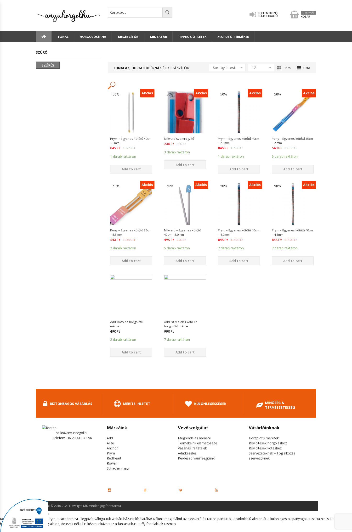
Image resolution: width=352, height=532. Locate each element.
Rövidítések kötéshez (265, 448)
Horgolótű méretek (264, 438)
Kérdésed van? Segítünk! (196, 458)
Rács (287, 68)
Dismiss (170, 523)
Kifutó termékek (235, 36)
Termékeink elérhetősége (197, 443)
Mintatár (158, 36)
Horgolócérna (93, 36)
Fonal (62, 36)
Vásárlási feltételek (192, 448)
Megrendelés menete (194, 438)
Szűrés (48, 65)
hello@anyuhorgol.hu (72, 433)
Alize (110, 443)
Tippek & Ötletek (192, 36)
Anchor (112, 448)
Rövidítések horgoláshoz (268, 443)
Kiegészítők (127, 36)
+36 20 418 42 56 (78, 438)
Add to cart (131, 169)
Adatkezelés (187, 453)
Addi (110, 438)
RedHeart (114, 458)
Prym (111, 453)
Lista (306, 68)
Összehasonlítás (131, 141)
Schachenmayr (118, 468)
